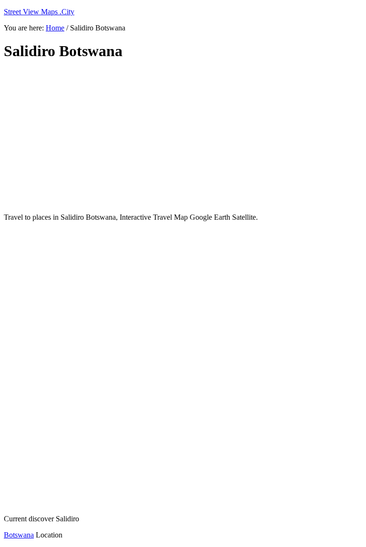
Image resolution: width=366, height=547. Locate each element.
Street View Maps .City (39, 12)
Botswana (19, 535)
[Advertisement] (183, 137)
